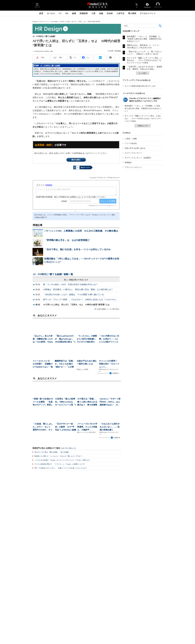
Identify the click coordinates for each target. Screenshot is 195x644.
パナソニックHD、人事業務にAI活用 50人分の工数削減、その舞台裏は (81, 231)
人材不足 (120, 13)
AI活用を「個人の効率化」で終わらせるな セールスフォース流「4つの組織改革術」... (65, 402)
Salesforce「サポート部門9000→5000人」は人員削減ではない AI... (110, 402)
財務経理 (84, 13)
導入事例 (132, 13)
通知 (60, 57)
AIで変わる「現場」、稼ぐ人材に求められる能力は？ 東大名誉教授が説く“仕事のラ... (87, 402)
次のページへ (85, 167)
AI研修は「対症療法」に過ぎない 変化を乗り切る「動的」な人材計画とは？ (78, 289)
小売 (93, 13)
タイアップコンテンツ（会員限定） (138, 158)
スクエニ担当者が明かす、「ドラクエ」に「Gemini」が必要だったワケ (59, 464)
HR (66, 13)
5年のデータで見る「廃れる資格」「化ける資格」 (52, 452)
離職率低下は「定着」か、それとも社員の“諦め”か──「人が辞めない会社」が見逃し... (65, 364)
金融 (101, 13)
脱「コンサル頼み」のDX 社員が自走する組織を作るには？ (70, 284)
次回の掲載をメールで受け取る (108, 309)
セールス (51, 13)
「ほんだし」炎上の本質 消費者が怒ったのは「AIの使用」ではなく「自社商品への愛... (43, 339)
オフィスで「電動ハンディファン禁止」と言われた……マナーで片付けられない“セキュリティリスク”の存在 (144, 60)
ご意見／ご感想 (131, 139)
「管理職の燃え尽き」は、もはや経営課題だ (67, 240)
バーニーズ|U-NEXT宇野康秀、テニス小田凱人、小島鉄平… (87, 427)
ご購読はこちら (142, 126)
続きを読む (76, 160)
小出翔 (110, 51)
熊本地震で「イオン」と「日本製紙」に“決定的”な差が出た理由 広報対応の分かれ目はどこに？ (144, 39)
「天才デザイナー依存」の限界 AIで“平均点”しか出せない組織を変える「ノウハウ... (65, 427)
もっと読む (143, 73)
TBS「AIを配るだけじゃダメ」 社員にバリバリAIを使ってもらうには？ (60, 468)
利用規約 (128, 162)
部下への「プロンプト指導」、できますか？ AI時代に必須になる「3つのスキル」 (80, 299)
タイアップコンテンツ (133, 153)
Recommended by (103, 373)
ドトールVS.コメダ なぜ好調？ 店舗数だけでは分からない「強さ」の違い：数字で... (43, 364)
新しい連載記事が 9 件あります (76, 280)
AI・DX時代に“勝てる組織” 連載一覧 (53, 274)
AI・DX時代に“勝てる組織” (50, 66)
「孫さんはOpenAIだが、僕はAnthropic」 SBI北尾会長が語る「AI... (65, 339)
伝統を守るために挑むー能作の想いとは (87, 362)
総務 (74, 13)
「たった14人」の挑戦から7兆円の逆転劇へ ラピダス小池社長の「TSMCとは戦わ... (87, 339)
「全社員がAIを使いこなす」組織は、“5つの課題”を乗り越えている (73, 294)
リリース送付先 (131, 143)
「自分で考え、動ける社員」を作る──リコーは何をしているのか (77, 249)
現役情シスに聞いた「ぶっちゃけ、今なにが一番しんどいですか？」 (59, 456)
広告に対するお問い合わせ (135, 148)
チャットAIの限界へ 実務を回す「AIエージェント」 (109, 364)
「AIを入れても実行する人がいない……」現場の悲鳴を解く (110, 427)
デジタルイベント (148, 13)
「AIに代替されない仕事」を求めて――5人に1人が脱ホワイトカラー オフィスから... (109, 339)
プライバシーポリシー (133, 167)
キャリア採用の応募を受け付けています (140, 86)
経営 (41, 13)
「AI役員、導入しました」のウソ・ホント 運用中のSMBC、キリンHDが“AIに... (43, 427)
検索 (160, 26)
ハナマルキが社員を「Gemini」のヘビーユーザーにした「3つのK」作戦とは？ (62, 460)
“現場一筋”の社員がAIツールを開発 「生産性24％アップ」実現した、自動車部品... (43, 402)
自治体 (110, 13)
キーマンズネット (68, 448)
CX (60, 13)
